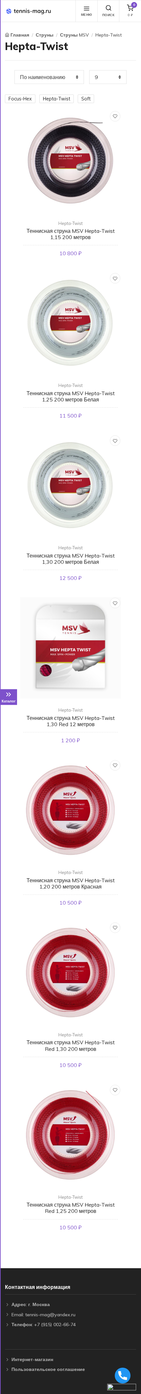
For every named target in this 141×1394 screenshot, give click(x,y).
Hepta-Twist (108, 35)
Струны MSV (74, 35)
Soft (86, 99)
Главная (19, 35)
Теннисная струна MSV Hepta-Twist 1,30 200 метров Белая (71, 558)
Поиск (108, 15)
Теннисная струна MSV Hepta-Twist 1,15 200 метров (71, 234)
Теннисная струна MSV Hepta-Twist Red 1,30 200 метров (71, 1045)
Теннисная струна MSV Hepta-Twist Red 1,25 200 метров (71, 1207)
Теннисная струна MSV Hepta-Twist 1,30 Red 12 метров (71, 721)
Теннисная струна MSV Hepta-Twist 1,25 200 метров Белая (71, 396)
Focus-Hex (20, 99)
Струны (44, 35)
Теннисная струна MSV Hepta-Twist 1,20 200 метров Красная (71, 883)
